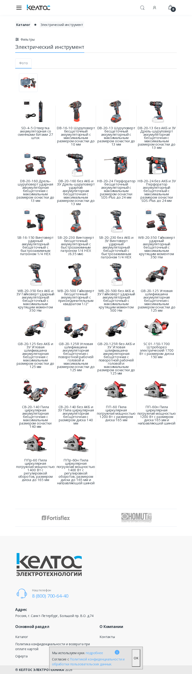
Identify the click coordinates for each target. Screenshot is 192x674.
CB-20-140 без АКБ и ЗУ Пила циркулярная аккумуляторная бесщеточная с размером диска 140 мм (76, 415)
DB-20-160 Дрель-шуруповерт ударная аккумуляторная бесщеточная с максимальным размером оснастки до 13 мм (35, 190)
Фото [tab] (23, 63)
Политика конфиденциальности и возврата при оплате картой (52, 646)
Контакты (107, 637)
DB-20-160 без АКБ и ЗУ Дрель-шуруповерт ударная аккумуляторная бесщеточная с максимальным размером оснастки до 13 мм (76, 192)
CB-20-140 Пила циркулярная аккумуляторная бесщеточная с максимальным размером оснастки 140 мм (35, 416)
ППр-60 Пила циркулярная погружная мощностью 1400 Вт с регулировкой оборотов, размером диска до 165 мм (35, 469)
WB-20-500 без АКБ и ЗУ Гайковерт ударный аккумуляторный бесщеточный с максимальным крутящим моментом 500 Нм (116, 300)
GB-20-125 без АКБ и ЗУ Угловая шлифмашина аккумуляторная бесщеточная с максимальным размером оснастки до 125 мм (35, 355)
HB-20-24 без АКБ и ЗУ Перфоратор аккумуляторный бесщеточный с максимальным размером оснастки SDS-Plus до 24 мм (156, 190)
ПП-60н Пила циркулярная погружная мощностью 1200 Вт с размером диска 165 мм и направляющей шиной (156, 415)
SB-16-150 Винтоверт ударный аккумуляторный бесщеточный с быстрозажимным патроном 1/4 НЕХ (35, 245)
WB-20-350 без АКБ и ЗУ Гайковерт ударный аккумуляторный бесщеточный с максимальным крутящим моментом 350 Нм (35, 300)
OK (136, 658)
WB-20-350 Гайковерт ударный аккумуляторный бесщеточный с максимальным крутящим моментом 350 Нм (156, 247)
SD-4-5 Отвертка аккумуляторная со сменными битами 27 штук (35, 132)
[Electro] (38, 7)
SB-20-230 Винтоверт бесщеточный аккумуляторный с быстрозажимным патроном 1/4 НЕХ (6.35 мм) (76, 245)
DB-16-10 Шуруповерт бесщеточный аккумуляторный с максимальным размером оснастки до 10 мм (76, 136)
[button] (142, 7)
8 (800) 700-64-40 (50, 596)
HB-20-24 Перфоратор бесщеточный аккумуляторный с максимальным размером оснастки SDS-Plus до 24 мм (116, 189)
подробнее (94, 653)
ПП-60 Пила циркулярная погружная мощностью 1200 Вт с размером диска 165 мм (116, 413)
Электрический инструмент (62, 24)
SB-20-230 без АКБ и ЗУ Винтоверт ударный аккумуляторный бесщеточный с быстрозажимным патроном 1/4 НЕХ (116, 247)
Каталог (23, 24)
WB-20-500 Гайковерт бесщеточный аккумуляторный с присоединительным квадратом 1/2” (75, 297)
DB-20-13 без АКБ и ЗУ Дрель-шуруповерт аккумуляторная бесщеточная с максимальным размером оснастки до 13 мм (156, 137)
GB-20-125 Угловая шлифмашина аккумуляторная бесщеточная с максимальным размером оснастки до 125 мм (156, 300)
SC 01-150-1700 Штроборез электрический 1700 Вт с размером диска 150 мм (156, 350)
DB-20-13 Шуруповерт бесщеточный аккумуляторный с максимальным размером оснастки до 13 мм (116, 136)
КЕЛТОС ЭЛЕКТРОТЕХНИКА (41, 669)
